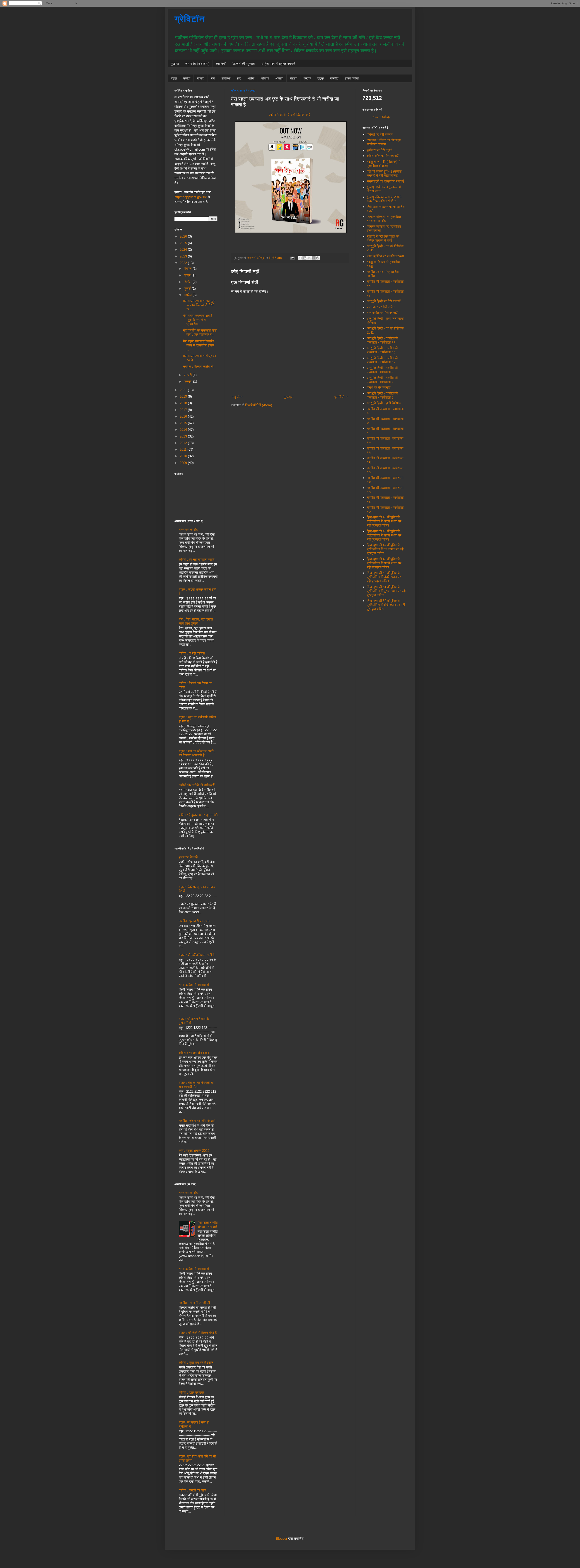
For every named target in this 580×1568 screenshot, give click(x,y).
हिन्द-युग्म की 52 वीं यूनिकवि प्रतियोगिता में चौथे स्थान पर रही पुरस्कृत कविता (386, 605)
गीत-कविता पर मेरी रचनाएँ (382, 313)
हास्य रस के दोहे (188, 529)
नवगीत (200, 78)
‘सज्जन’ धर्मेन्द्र (381, 117)
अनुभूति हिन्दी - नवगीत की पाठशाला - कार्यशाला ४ (382, 370)
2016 (184, 416)
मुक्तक (293, 78)
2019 (184, 396)
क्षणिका (265, 78)
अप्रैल (188, 295)
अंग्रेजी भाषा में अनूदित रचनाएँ (278, 63)
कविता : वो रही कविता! (192, 653)
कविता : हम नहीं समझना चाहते (196, 559)
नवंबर (187, 275)
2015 (184, 423)
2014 (184, 429)
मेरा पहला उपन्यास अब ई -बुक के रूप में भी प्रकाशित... (197, 320)
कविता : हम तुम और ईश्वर (194, 1053)
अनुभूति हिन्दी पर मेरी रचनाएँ (384, 301)
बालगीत (334, 78)
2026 (184, 236)
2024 (184, 249)
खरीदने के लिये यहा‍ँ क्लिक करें (289, 115)
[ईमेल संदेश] (292, 258)
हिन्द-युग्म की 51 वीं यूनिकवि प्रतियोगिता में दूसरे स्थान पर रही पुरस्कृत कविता (386, 591)
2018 (184, 403)
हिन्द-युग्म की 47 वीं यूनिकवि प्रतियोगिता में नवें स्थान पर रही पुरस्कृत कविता (385, 549)
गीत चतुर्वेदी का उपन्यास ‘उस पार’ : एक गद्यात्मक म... (200, 332)
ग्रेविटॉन (189, 19)
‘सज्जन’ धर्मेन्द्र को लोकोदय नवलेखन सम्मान (384, 142)
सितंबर (188, 282)
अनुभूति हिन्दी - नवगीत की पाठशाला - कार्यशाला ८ (382, 395)
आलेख (250, 78)
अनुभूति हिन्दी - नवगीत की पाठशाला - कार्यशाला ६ (382, 380)
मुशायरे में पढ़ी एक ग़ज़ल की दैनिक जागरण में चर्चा (383, 238)
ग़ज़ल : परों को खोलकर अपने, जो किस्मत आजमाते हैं (197, 753)
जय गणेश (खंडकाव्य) (197, 63)
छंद (239, 78)
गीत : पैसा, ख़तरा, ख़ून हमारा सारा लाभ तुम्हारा (196, 621)
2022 (184, 263)
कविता (186, 78)
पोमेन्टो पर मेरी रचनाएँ (380, 134)
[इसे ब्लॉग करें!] (304, 258)
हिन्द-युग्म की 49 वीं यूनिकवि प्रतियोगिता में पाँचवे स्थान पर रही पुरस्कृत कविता (384, 577)
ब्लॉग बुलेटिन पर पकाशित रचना (385, 256)
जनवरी (188, 381)
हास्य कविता (352, 78)
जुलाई (188, 288)
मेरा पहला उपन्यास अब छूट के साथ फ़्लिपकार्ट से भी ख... (199, 305)
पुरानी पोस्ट (341, 397)
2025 (184, 243)
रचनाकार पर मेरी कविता (381, 307)
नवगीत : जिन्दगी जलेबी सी (198, 366)
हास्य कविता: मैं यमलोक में (194, 985)
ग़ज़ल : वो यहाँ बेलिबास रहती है (196, 955)
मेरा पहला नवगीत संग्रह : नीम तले (208, 1225)
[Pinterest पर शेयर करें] (317, 258)
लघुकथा (226, 78)
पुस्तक (307, 78)
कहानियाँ (220, 63)
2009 (184, 463)
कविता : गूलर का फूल (191, 1392)
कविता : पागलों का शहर (192, 1490)
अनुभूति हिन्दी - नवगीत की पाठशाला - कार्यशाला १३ (382, 350)
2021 (184, 390)
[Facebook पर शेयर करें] (313, 258)
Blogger (281, 1538)
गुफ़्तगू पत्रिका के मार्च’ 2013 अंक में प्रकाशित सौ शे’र (384, 199)
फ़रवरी (188, 375)
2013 (184, 436)
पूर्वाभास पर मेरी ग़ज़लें (379, 150)
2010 (184, 456)
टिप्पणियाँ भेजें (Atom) (258, 405)
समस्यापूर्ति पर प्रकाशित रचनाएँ (385, 181)
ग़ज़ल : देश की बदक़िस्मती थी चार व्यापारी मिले (196, 1085)
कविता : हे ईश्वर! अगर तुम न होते (198, 815)
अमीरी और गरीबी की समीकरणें (197, 785)
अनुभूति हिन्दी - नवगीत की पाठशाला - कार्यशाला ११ (382, 340)
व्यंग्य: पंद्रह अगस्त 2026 (194, 1150)
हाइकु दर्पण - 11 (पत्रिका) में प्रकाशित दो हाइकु (383, 164)
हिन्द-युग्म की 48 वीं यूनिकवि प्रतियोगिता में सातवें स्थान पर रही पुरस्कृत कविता (384, 563)
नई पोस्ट (237, 397)
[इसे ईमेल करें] (300, 258)
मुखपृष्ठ (175, 63)
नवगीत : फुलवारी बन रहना (194, 921)
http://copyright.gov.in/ (190, 197)
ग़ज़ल (174, 78)
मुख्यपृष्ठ (288, 397)
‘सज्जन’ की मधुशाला (243, 63)
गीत (213, 78)
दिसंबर (188, 268)
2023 (184, 256)
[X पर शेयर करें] (309, 258)
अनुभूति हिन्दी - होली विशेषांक (384, 403)
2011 (183, 449)
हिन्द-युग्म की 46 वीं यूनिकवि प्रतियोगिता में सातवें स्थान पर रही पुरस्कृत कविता (384, 535)
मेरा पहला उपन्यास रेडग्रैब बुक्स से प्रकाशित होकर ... (198, 345)
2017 (184, 410)
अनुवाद (279, 78)
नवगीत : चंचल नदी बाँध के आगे (197, 1121)
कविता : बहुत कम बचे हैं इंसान (196, 1362)
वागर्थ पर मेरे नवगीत (378, 387)
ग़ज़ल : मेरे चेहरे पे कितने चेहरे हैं (198, 1333)
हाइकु (320, 78)
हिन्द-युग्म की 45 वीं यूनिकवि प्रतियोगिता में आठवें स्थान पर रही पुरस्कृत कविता (384, 521)
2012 (184, 443)
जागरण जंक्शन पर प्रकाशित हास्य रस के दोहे (384, 219)
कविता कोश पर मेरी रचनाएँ (382, 156)
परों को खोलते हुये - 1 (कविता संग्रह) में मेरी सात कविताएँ (384, 173)
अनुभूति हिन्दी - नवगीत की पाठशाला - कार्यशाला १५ (382, 360)
